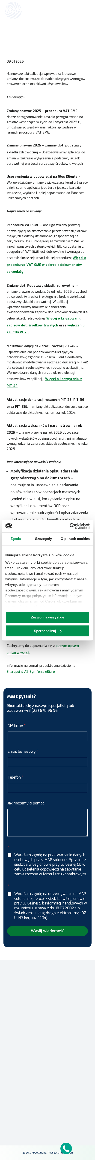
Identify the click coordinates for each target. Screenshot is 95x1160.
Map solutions (23, 34)
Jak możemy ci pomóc (26, 803)
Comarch (47, 1045)
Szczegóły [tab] (43, 539)
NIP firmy (17, 725)
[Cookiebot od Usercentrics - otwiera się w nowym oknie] (69, 526)
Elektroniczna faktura (48, 1063)
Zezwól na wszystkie (47, 617)
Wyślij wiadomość (47, 931)
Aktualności (42, 34)
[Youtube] (58, 1142)
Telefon (15, 777)
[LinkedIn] (47, 1142)
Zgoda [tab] (16, 539)
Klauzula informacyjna (47, 1109)
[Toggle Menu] (84, 10)
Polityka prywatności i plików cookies (47, 1115)
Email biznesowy (23, 751)
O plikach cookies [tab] (75, 539)
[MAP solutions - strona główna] (47, 970)
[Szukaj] (75, 10)
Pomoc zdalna (47, 1070)
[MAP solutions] (28, 10)
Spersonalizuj (45, 631)
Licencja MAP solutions (47, 1076)
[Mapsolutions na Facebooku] (36, 1142)
